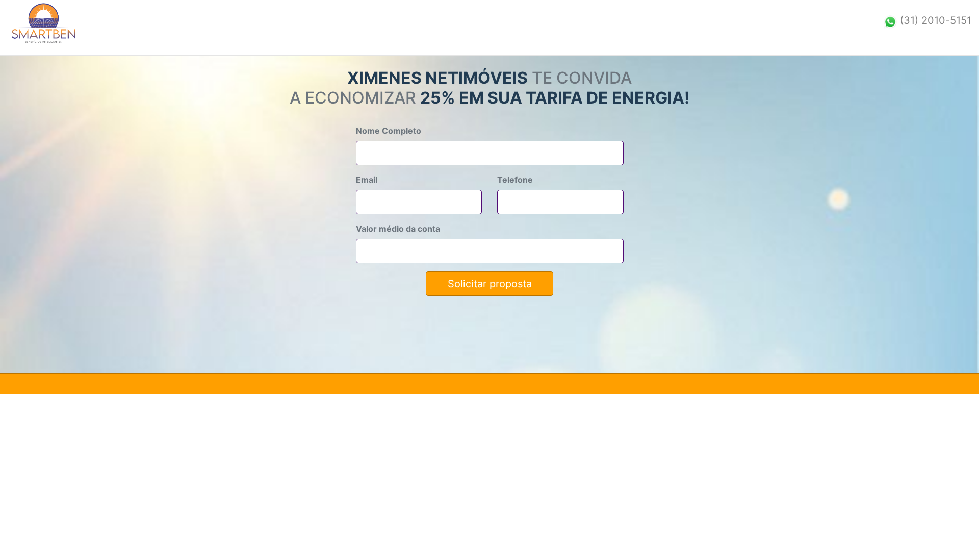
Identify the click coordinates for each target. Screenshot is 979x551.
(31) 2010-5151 (935, 20)
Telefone (515, 179)
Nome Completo (388, 131)
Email (366, 179)
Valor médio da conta (398, 228)
